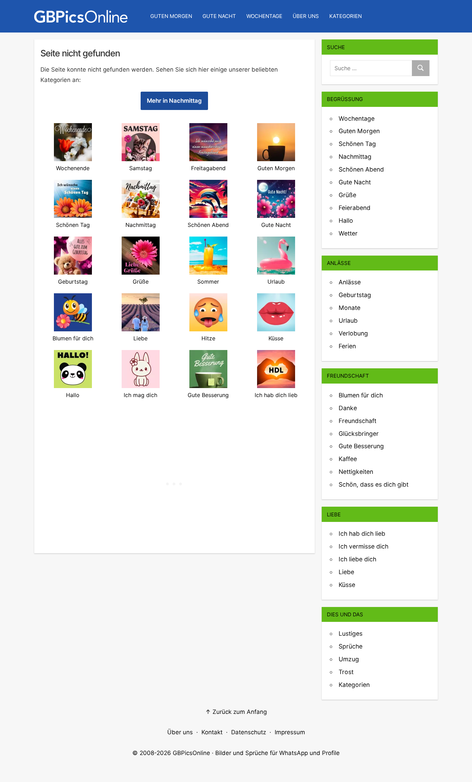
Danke (348, 408)
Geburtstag (355, 294)
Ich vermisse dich (363, 546)
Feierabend (354, 207)
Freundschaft (357, 420)
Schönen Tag (357, 143)
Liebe (346, 572)
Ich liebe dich (357, 559)
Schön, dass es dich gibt (373, 484)
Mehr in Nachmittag (174, 100)
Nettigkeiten (356, 471)
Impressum (290, 732)
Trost (346, 671)
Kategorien (345, 16)
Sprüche (350, 646)
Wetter (348, 233)
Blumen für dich (361, 395)
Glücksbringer (359, 433)
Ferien (347, 346)
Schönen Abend (361, 169)
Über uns (306, 16)
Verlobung (353, 333)
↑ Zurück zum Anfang (236, 711)
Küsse (347, 584)
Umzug (349, 659)
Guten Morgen (171, 16)
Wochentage (264, 16)
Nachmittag (355, 156)
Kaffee (348, 458)
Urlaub (348, 320)
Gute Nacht (219, 16)
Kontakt (212, 732)
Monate (349, 307)
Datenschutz (248, 732)
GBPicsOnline (191, 752)
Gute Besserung (361, 446)
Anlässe (350, 282)
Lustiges (350, 633)
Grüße (347, 195)
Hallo (346, 220)
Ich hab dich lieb (362, 533)
